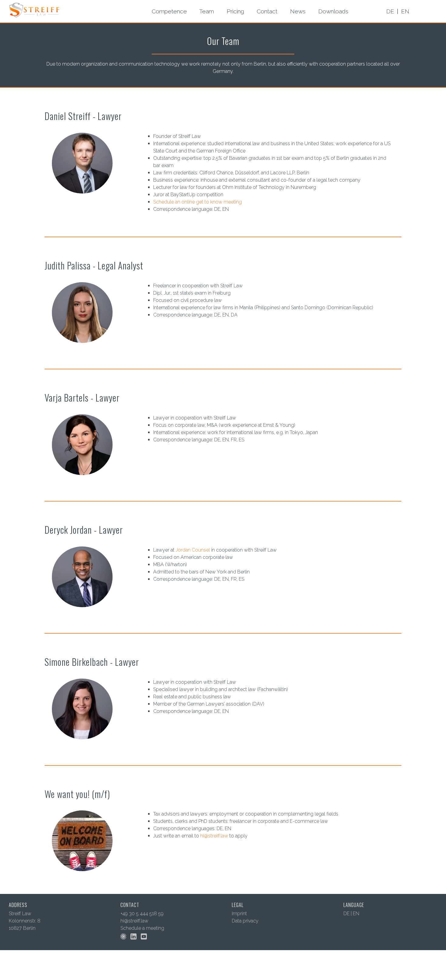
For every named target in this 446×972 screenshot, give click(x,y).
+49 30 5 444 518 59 (142, 913)
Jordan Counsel (193, 550)
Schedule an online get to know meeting (197, 202)
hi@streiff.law (214, 836)
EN (356, 913)
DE (346, 913)
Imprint (239, 913)
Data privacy (245, 921)
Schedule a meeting (142, 928)
